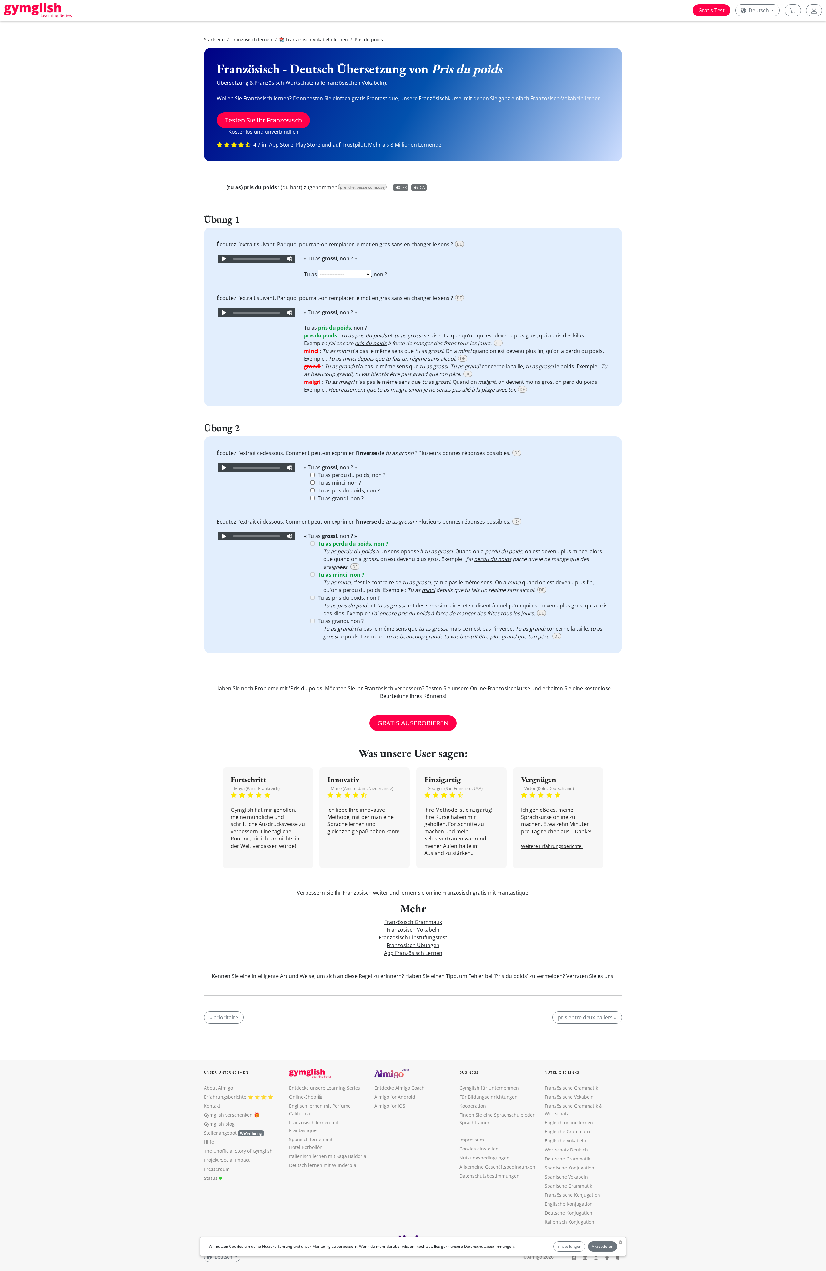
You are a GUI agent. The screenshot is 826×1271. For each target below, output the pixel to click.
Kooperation (472, 1106)
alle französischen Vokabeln (350, 82)
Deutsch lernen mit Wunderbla (322, 1165)
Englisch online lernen (569, 1123)
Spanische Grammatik (568, 1186)
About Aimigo (218, 1088)
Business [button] (468, 1072)
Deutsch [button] (758, 10)
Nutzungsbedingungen (484, 1158)
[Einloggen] (814, 10)
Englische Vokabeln (565, 1141)
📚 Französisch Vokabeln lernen (313, 39)
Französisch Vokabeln (413, 929)
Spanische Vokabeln (566, 1177)
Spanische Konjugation (569, 1168)
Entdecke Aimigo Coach (399, 1088)
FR (404, 187)
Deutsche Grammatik (567, 1159)
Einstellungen (569, 1246)
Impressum (471, 1140)
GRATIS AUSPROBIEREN (413, 723)
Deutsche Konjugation (568, 1213)
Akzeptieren (602, 1246)
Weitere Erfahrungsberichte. (552, 846)
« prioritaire (223, 1017)
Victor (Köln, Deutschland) (549, 788)
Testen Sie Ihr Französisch (263, 120)
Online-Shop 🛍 (305, 1097)
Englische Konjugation (569, 1204)
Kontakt (212, 1106)
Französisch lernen (251, 39)
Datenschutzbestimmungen (489, 1246)
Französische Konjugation (572, 1195)
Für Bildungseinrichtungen (488, 1097)
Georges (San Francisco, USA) (455, 788)
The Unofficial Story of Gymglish (238, 1151)
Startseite (214, 39)
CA (422, 187)
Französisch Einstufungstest (413, 937)
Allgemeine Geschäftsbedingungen (497, 1167)
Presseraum (217, 1169)
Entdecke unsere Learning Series (324, 1088)
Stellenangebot (233, 1133)
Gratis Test (711, 10)
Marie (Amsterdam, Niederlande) (362, 788)
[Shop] (793, 10)
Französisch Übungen (413, 945)
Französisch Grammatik (413, 922)
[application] (256, 259)
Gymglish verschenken (228, 1115)
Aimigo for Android (394, 1097)
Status (211, 1178)
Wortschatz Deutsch (566, 1150)
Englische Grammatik (567, 1132)
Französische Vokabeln (569, 1097)
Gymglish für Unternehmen (489, 1088)
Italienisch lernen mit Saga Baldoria (327, 1156)
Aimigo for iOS (389, 1106)
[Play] (224, 259)
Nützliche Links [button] (562, 1072)
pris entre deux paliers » (587, 1017)
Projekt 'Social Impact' (227, 1160)
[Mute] (289, 259)
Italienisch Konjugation (569, 1222)
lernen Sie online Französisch (435, 892)
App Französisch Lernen (413, 952)
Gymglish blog (219, 1124)
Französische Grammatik (571, 1088)
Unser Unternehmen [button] (226, 1072)
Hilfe (209, 1142)
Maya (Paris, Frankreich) (257, 788)
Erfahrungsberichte (225, 1097)
